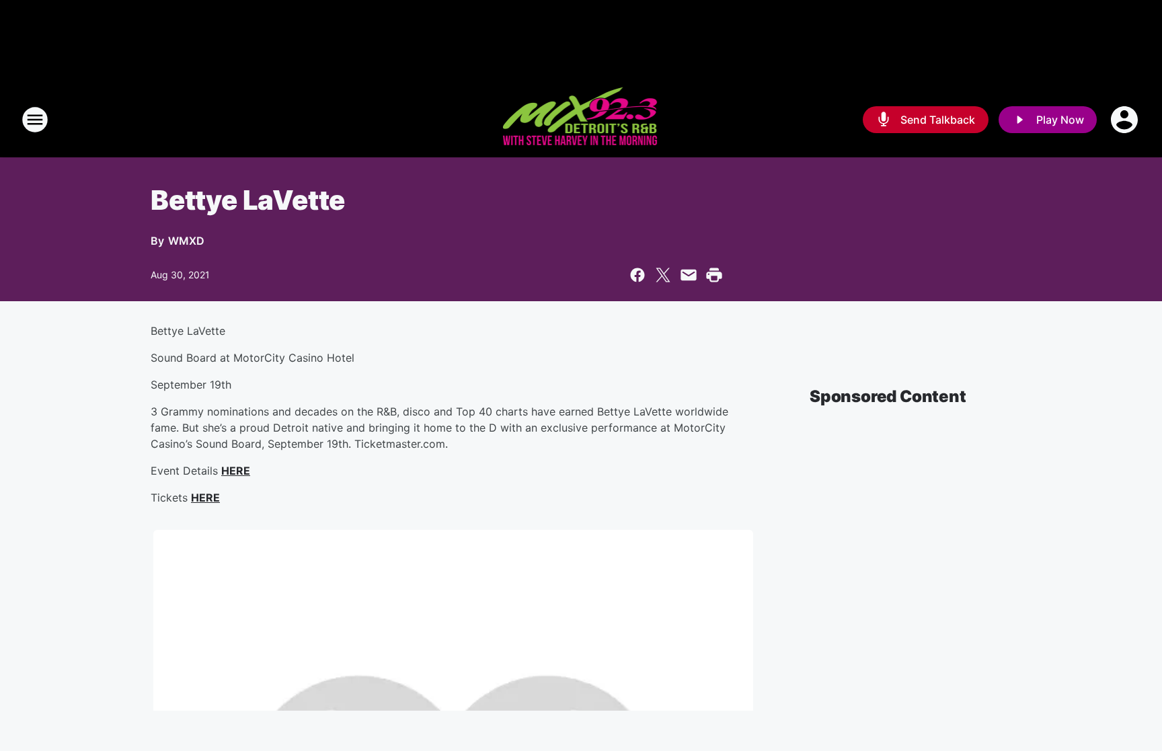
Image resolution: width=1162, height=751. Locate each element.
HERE (235, 470)
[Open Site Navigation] (35, 119)
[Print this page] (714, 275)
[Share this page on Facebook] (637, 275)
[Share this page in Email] (688, 275)
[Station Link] (581, 120)
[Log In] (1125, 119)
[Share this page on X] (663, 275)
